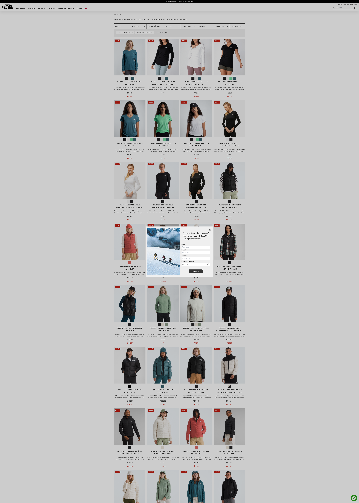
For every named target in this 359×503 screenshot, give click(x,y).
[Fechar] (210, 230)
